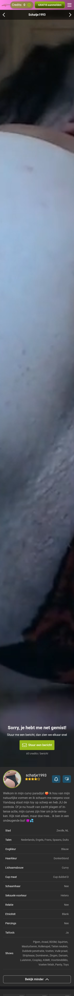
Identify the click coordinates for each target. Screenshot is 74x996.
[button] (56, 779)
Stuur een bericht (40, 745)
